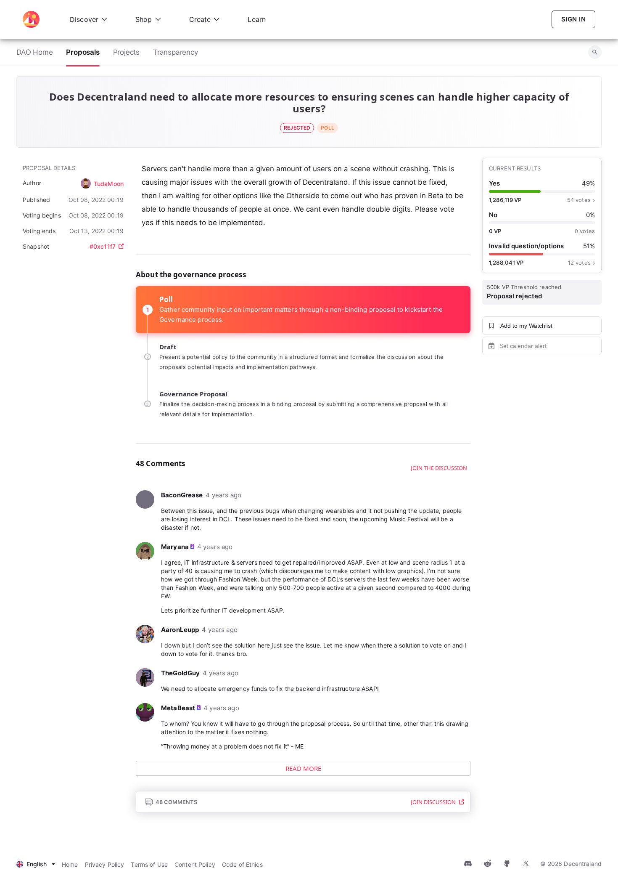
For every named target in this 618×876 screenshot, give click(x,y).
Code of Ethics (242, 864)
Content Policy (194, 864)
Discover (84, 19)
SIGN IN (573, 19)
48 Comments (176, 802)
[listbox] (35, 864)
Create (200, 19)
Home (70, 864)
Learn (257, 19)
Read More (303, 768)
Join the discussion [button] (439, 468)
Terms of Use (149, 864)
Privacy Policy (104, 864)
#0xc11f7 (103, 246)
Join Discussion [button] (433, 802)
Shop (143, 19)
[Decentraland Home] (31, 19)
